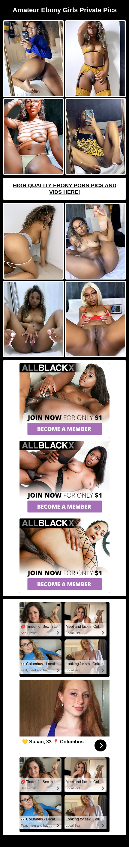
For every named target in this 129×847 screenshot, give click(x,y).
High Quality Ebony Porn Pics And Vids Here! (64, 188)
